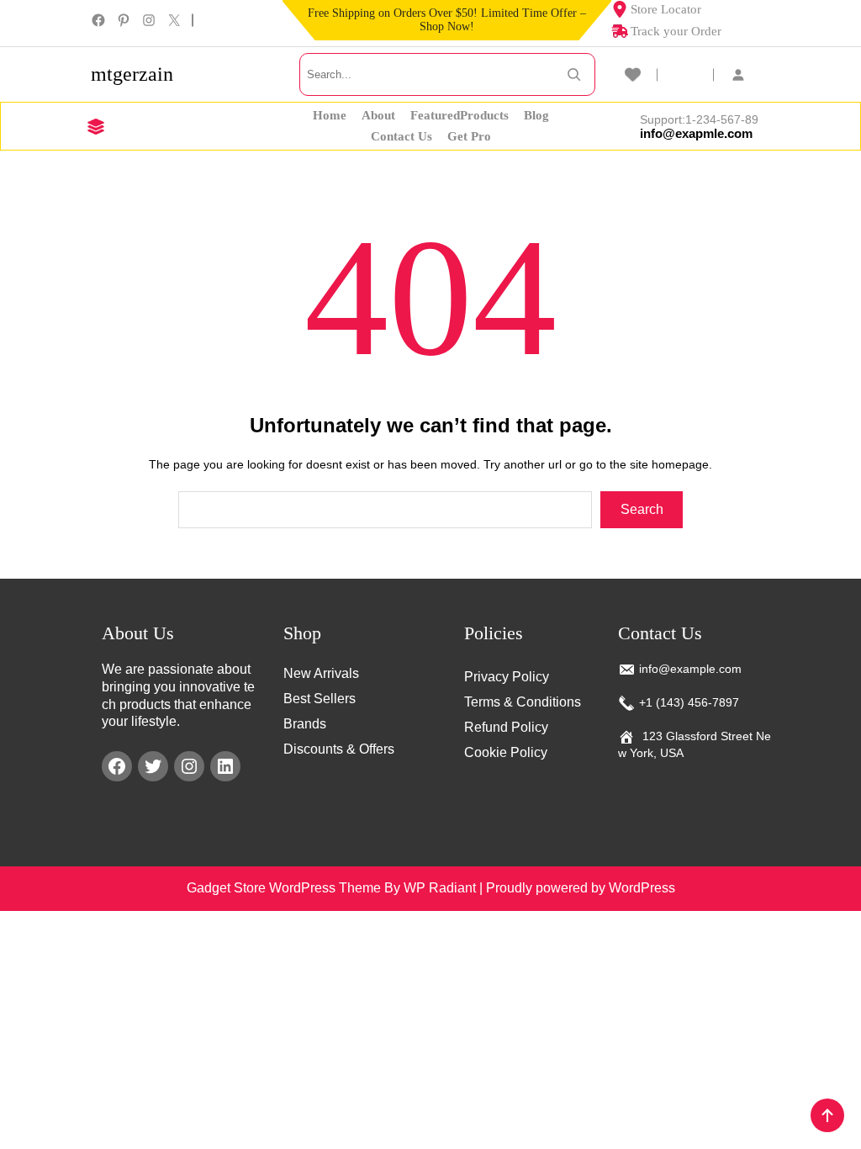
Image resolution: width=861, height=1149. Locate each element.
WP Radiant (440, 888)
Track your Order (676, 31)
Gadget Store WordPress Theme (284, 888)
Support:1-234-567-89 (699, 119)
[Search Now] (574, 74)
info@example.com (690, 668)
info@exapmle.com (696, 133)
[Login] (746, 74)
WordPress (642, 888)
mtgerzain (132, 74)
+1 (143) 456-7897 (689, 702)
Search (642, 509)
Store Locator (666, 9)
